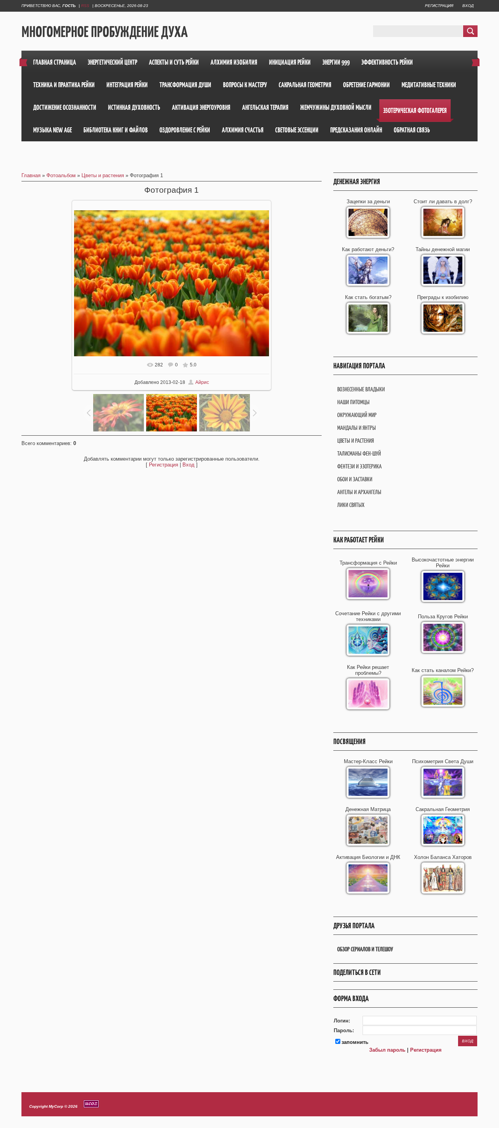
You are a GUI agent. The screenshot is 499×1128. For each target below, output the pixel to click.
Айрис (202, 382)
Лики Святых (351, 505)
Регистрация (439, 6)
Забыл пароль (387, 1050)
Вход (468, 6)
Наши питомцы (353, 402)
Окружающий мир (357, 415)
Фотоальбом (61, 175)
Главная (31, 175)
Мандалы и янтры (356, 427)
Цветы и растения (102, 175)
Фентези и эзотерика (359, 466)
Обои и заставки (354, 479)
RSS (85, 6)
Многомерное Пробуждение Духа (104, 31)
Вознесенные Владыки (361, 389)
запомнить (355, 1042)
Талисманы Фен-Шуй (359, 453)
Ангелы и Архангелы (359, 492)
